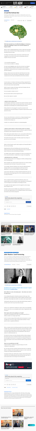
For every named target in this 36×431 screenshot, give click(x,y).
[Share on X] (21, 20)
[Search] (5, 3)
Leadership (6, 10)
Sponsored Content (8, 252)
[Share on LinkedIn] (20, 20)
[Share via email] (23, 20)
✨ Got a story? (31, 425)
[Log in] (1, 3)
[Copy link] (25, 20)
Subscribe (28, 380)
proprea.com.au (14, 289)
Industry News (15, 252)
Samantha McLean (8, 264)
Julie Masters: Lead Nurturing (14, 254)
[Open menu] (3, 3)
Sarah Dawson (7, 213)
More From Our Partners (6, 224)
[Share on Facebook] (18, 20)
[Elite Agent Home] (18, 3)
